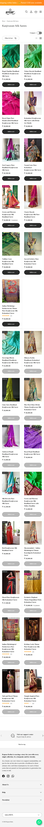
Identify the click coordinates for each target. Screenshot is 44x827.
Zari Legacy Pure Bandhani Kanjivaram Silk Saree (10, 167)
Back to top (22, 744)
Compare (33, 33)
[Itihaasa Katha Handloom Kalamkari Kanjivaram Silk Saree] (33, 343)
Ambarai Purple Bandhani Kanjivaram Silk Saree (10, 454)
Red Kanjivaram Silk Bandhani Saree (9, 549)
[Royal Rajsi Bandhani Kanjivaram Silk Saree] (33, 436)
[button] (36, 11)
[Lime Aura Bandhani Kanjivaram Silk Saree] (11, 389)
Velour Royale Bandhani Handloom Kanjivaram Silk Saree (32, 73)
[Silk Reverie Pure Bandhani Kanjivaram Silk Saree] (11, 483)
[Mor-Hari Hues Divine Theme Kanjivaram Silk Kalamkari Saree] (33, 389)
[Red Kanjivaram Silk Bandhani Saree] (11, 533)
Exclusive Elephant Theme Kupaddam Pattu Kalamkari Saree (32, 599)
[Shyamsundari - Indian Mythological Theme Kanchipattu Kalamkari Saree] (33, 533)
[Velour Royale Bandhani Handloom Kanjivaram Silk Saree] (33, 56)
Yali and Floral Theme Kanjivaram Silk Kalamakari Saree (10, 698)
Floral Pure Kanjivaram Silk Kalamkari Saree (10, 598)
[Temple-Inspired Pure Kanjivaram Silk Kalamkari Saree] (33, 681)
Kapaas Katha (9, 821)
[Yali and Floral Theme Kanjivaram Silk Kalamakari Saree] (11, 681)
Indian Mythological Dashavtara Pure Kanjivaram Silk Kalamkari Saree (9, 647)
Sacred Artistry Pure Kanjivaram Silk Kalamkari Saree (31, 261)
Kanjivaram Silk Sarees (12, 21)
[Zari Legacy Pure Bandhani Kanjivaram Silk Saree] (11, 150)
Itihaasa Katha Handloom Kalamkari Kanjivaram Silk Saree (32, 360)
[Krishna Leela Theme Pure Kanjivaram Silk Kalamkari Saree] (33, 629)
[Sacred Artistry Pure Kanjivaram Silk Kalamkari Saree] (33, 244)
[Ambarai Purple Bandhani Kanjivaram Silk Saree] (11, 436)
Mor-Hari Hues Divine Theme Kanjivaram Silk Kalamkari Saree (32, 407)
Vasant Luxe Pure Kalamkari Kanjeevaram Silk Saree (32, 167)
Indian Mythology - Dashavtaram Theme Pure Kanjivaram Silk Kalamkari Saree (10, 309)
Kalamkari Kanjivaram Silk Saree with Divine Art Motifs (32, 120)
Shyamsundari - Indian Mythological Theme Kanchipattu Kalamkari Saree (32, 551)
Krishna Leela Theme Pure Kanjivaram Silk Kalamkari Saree (32, 646)
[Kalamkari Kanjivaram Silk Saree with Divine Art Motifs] (33, 103)
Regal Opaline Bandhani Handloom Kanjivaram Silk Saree (10, 73)
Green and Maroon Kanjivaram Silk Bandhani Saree (9, 214)
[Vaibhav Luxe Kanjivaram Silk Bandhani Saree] (11, 244)
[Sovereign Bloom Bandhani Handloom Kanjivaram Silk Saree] (11, 343)
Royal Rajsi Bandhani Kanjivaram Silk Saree (32, 453)
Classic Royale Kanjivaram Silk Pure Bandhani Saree (32, 214)
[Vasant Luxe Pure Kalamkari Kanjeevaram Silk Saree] (33, 150)
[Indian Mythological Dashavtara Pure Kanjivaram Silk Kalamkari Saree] (11, 629)
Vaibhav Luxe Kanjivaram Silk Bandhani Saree (8, 261)
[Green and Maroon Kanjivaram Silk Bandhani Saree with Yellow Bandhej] (33, 483)
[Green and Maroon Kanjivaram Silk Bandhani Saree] (11, 197)
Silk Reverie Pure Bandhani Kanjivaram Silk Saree (10, 501)
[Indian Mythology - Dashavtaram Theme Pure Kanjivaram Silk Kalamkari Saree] (11, 291)
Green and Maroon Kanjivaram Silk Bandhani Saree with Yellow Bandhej (31, 502)
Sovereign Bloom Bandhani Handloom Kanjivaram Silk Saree (10, 360)
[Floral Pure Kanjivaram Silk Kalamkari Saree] (11, 582)
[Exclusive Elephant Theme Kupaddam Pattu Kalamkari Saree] (33, 582)
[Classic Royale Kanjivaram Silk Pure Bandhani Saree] (33, 197)
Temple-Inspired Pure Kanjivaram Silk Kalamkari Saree (31, 698)
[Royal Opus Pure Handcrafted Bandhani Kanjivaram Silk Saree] (11, 103)
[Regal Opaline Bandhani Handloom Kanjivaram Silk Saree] (11, 56)
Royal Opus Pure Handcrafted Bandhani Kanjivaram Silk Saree (10, 120)
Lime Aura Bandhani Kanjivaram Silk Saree (10, 406)
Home (3, 21)
